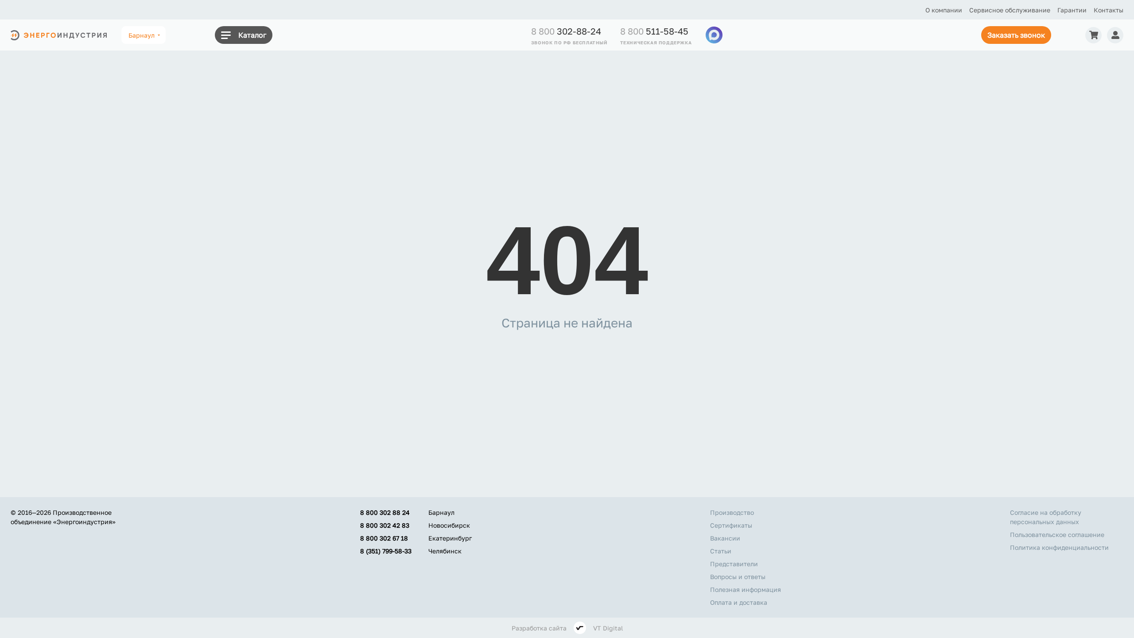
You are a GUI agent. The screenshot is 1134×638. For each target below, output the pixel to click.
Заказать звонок (1016, 35)
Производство (732, 512)
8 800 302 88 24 (385, 512)
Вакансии (725, 538)
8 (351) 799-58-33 (386, 551)
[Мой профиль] (1115, 35)
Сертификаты (731, 525)
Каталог (252, 35)
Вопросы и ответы (737, 576)
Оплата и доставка (738, 602)
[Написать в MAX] (714, 35)
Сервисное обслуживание (1009, 10)
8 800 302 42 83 (384, 525)
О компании (943, 10)
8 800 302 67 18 (384, 538)
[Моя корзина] (1093, 35)
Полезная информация (745, 589)
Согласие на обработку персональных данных (1045, 517)
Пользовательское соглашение (1057, 534)
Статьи (720, 551)
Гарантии (1072, 10)
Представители (734, 564)
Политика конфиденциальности (1059, 547)
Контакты (1108, 10)
